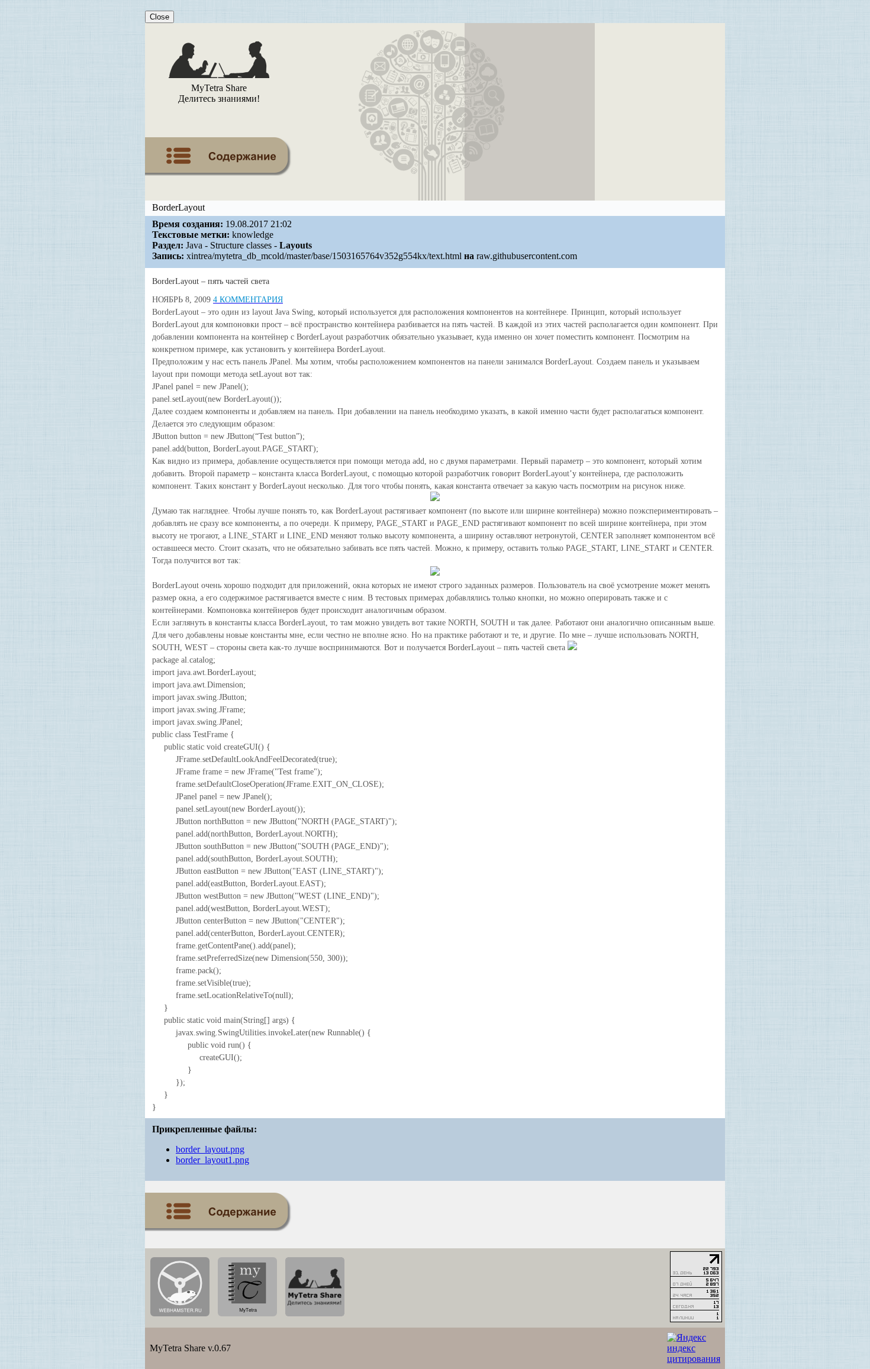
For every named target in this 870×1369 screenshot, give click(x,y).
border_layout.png (210, 1149)
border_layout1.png (212, 1160)
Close (159, 16)
